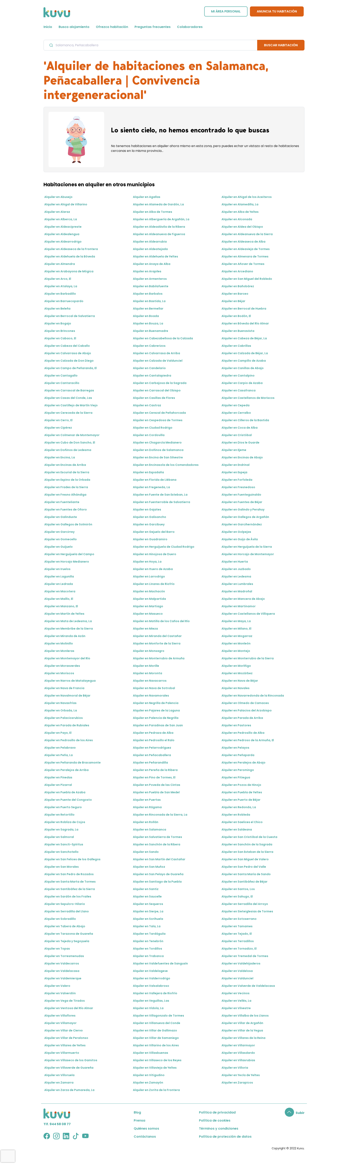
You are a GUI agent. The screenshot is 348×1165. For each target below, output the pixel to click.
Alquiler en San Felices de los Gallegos (72, 859)
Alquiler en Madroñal (237, 591)
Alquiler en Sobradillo (60, 919)
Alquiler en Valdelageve (150, 971)
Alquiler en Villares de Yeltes (65, 1045)
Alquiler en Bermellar (148, 309)
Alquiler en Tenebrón (148, 941)
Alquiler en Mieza (145, 629)
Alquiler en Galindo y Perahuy (243, 509)
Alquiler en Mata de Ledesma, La (68, 621)
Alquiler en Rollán (145, 822)
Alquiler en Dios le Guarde (240, 442)
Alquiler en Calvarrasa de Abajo (67, 353)
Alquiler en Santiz (145, 889)
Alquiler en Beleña (57, 309)
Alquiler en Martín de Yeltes (64, 614)
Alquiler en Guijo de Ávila (240, 539)
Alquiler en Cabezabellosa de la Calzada (163, 338)
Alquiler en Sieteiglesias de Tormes (247, 911)
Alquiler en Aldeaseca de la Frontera (71, 249)
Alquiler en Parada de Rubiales (66, 725)
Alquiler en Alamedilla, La (240, 204)
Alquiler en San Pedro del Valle (244, 867)
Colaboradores (190, 27)
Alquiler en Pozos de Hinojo (241, 785)
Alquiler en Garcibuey (149, 524)
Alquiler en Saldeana (237, 829)
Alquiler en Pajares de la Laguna (156, 710)
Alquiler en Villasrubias (238, 1060)
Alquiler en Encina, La (59, 457)
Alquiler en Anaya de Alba (151, 264)
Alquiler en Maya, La (236, 621)
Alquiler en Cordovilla (149, 435)
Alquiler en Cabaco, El (60, 338)
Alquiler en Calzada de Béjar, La (245, 353)
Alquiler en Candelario (149, 368)
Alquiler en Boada (146, 316)
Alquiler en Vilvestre (236, 1008)
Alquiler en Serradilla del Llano (66, 911)
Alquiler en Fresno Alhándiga (65, 495)
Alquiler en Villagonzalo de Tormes (158, 1016)
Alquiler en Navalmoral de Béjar (67, 696)
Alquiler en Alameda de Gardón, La (158, 204)
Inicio (48, 27)
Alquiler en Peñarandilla (150, 763)
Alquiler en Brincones (59, 331)
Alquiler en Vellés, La (236, 1001)
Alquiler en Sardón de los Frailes (67, 896)
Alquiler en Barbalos (148, 294)
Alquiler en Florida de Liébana (154, 480)
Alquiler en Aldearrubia (150, 242)
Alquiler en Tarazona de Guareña (68, 934)
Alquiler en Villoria (235, 1068)
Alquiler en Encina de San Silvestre (158, 457)
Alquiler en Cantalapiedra (152, 376)
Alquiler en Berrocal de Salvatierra (69, 316)
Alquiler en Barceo (235, 294)
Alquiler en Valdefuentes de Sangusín (160, 963)
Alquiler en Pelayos (235, 748)
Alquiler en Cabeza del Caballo (67, 346)
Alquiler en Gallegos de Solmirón (68, 524)
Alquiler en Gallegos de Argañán (245, 517)
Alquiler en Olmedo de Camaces (245, 703)
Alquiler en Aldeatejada (150, 249)
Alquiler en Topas (57, 949)
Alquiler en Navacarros (150, 681)
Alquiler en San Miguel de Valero (245, 859)
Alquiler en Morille (146, 666)
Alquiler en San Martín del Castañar (159, 859)
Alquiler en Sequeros (148, 904)
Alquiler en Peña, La (58, 755)
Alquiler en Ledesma (236, 576)
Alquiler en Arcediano (237, 271)
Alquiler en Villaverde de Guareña (68, 1068)
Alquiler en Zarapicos (237, 1083)
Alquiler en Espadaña (148, 472)
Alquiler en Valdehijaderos (241, 963)
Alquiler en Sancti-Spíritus (63, 844)
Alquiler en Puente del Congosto (68, 800)
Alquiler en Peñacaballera (152, 755)
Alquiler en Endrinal (236, 465)
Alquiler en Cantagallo (61, 376)
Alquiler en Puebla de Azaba (64, 792)
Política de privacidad (217, 1112)
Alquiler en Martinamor (239, 606)
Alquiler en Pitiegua (236, 777)
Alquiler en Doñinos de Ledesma (67, 450)
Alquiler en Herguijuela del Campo (69, 554)
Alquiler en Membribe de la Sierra (68, 629)
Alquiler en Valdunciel (237, 978)
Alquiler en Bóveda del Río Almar (245, 323)
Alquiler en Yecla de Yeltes (241, 1075)
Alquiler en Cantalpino (238, 376)
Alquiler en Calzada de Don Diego (69, 361)
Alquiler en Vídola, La (148, 1008)
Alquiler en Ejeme (234, 450)
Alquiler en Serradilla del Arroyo (245, 904)
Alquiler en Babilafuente (150, 286)
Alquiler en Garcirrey (59, 532)
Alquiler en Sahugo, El (237, 896)
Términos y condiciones (218, 1128)
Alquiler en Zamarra (59, 1083)
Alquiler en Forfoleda (237, 480)
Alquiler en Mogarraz (237, 636)
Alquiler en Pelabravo (60, 748)
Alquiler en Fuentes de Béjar (242, 502)
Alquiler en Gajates (147, 509)
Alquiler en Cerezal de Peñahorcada (159, 413)
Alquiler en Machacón (149, 591)
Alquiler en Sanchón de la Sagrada (247, 844)
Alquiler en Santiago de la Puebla (157, 882)
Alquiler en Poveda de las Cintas (156, 785)
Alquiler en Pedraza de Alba (153, 733)
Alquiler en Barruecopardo (63, 301)
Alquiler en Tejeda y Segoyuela (66, 941)
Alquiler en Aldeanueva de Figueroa (159, 234)
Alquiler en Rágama (147, 807)
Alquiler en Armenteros (150, 279)
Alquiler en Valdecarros (61, 963)
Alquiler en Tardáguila (149, 934)
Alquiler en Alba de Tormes (152, 212)
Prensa (139, 1120)
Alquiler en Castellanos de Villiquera (248, 614)
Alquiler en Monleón (236, 643)
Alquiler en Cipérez (58, 428)
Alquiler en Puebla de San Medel (156, 792)
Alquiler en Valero (57, 986)
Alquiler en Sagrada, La (61, 829)
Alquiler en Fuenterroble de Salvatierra (161, 502)
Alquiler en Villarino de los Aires (156, 1045)
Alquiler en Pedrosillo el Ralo (153, 740)
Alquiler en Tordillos (147, 949)
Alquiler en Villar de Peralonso (66, 1038)
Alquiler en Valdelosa (237, 971)
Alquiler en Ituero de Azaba (153, 569)
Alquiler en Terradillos (238, 941)
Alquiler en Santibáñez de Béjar (244, 882)
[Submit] (51, 45)
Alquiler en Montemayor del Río (67, 658)
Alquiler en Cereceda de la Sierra (68, 413)
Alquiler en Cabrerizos (149, 346)
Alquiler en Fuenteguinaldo (241, 495)
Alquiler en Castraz (147, 405)
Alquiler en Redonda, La (239, 807)
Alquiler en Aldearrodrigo (63, 242)
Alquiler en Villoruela (59, 1075)
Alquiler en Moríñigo (236, 666)
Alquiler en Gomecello (60, 539)
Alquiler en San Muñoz (149, 867)
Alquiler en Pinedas (58, 777)
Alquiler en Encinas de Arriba (65, 465)
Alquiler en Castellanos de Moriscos (248, 398)
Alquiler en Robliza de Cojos (64, 822)
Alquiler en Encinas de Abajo (242, 457)
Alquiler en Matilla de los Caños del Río (161, 621)
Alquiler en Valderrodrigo (151, 978)
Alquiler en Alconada (237, 219)
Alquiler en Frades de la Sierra (66, 487)
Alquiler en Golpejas (236, 532)
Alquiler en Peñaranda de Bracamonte (72, 763)
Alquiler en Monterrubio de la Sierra (248, 658)
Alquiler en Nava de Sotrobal (154, 688)
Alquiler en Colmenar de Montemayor (71, 435)
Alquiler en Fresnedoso (238, 487)
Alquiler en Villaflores (60, 1016)
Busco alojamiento (74, 27)
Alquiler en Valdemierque (62, 978)
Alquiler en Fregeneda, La (151, 487)
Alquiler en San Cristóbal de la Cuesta (249, 837)
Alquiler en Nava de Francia (64, 688)
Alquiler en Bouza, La (148, 323)
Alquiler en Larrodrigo (149, 576)
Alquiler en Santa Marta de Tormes (70, 882)
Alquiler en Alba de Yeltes (240, 212)
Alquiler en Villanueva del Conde (156, 1023)
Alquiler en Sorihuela (148, 919)
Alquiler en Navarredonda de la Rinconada (253, 696)
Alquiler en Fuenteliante (61, 502)
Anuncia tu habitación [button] (277, 11)
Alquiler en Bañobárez (238, 286)
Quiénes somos (146, 1128)
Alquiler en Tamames (237, 926)
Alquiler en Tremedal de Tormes (245, 956)
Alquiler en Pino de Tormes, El (154, 777)
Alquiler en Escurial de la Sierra (66, 472)
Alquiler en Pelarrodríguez (152, 748)
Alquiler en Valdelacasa (61, 971)
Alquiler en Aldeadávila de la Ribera (159, 227)
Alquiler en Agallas (146, 197)
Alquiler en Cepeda (236, 405)
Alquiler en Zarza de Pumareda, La (69, 1090)
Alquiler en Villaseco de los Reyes (157, 1060)
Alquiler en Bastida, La (149, 301)
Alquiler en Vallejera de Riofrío (155, 993)
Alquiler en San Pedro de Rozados (69, 874)
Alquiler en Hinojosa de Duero (154, 554)
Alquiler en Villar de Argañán (242, 1023)
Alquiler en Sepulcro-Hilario (64, 904)
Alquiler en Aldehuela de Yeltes (155, 256)
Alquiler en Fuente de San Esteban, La (160, 495)
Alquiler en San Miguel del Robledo (247, 279)
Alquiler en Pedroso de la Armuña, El (248, 740)
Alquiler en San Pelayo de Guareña (158, 874)
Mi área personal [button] (226, 11)
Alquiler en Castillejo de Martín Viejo (71, 405)
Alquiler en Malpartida (149, 599)
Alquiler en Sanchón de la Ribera (156, 844)
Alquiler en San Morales (61, 867)
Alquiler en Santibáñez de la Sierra (69, 889)
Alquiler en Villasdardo (238, 1053)
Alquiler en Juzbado (236, 569)
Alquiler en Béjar (233, 301)
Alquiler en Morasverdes (62, 666)
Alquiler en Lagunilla (59, 576)
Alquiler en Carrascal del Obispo (157, 390)
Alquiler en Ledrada (58, 584)
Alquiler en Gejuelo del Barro (154, 532)
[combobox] (150, 45)
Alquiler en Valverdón (60, 993)
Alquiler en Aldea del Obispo (242, 227)
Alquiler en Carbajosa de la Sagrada (159, 383)
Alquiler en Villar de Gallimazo (155, 1030)
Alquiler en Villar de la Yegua (242, 1030)
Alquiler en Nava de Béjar (240, 681)
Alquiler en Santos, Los (238, 889)
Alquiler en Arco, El (57, 279)
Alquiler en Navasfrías (60, 703)
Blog (137, 1112)
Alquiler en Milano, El (236, 629)
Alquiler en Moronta (147, 673)
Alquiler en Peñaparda (238, 755)
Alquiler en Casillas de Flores (154, 398)
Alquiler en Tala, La (147, 926)
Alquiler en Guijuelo (58, 547)
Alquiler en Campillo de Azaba (244, 361)
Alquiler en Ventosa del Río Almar (68, 1008)
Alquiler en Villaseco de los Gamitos (70, 1060)
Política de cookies (214, 1120)
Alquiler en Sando (146, 852)
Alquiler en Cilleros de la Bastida (245, 420)
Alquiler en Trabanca (148, 956)
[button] (294, 1112)
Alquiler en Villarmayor (238, 1045)
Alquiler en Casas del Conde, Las (68, 398)
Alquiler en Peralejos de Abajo (243, 763)
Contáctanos (145, 1136)
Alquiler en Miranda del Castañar (157, 636)
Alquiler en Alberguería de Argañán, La (161, 219)
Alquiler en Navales (236, 688)
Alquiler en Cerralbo (236, 413)
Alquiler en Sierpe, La (148, 911)
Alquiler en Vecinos (236, 993)
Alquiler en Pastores (236, 725)
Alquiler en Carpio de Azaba (242, 383)
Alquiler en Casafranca (239, 390)
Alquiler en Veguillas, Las (151, 1001)
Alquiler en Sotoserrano (239, 919)
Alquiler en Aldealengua (61, 234)
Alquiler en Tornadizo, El (239, 949)
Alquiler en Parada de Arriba (242, 718)
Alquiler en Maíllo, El (58, 599)
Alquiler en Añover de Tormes (243, 264)
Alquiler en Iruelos (57, 569)
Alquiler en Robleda (236, 815)
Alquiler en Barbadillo (60, 294)
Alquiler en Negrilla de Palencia (155, 703)
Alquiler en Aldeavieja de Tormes (246, 249)
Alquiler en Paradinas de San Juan (158, 725)
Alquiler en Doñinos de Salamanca (158, 450)
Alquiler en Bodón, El (236, 316)
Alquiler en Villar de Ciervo (63, 1030)
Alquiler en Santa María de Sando (246, 874)
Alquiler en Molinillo (58, 643)
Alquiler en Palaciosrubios (63, 718)
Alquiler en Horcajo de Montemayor (248, 554)
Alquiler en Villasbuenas (150, 1053)
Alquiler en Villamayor (60, 1023)
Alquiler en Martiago (148, 606)
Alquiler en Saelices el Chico (242, 822)
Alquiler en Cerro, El (58, 420)
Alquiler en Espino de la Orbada (67, 480)
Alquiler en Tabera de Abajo (64, 926)
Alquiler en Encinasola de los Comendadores (166, 465)
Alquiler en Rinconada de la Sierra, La (160, 815)
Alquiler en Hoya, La (147, 562)
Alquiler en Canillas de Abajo (243, 368)
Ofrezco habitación (112, 27)
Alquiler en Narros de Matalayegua (70, 681)
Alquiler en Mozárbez (237, 673)
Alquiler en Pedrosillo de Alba (243, 733)
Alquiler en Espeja (234, 472)
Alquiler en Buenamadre (150, 331)
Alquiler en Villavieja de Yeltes (155, 1068)
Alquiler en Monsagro (148, 651)
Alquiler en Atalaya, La (60, 286)
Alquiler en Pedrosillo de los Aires (68, 740)
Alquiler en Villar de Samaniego (156, 1038)
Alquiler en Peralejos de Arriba (66, 770)
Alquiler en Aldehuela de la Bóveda (69, 256)
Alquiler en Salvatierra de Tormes (157, 837)
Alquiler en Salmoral (59, 837)
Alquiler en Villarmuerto (61, 1053)
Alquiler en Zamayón (148, 1083)
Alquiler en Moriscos (59, 673)
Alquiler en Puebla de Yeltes (242, 792)
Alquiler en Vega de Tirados (64, 1001)
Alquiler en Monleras (59, 651)
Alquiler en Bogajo (57, 323)
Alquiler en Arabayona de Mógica (68, 271)
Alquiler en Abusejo (58, 197)
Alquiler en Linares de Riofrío (154, 584)
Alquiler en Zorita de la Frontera (156, 1090)
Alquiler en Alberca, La (60, 219)
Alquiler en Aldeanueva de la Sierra (247, 234)
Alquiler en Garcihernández (242, 524)
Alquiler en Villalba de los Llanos (245, 1016)
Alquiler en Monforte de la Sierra (156, 643)
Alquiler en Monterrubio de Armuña (158, 658)
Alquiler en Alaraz (57, 212)
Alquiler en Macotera (59, 591)
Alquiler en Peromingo (238, 770)
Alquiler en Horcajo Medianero (66, 562)
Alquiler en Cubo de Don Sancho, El (69, 442)
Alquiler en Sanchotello (61, 852)
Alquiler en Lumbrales (237, 584)
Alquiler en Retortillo (59, 815)
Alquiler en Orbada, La (60, 710)
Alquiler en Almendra (59, 264)
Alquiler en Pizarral (58, 785)
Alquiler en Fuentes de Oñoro (65, 509)
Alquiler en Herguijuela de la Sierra (247, 547)
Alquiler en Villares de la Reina (243, 1038)
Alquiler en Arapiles (147, 271)
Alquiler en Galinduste (60, 517)
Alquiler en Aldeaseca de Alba (243, 242)
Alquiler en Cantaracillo (61, 383)
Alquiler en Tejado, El (237, 934)
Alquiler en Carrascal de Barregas (69, 390)
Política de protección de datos (225, 1136)
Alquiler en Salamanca (149, 829)
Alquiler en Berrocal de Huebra (244, 309)
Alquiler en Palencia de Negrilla (155, 718)
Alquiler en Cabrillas (236, 346)
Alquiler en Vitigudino (149, 1075)
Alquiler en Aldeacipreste (63, 227)
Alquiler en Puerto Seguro (63, 807)
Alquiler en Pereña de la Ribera (155, 770)
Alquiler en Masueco (148, 614)
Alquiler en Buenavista (238, 331)
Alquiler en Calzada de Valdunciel (157, 361)
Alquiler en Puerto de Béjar (241, 800)
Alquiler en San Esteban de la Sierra (247, 852)
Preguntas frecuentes (153, 27)
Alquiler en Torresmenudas (64, 956)
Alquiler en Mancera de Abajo (243, 599)
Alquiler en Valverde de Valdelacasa (248, 986)
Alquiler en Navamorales (151, 696)
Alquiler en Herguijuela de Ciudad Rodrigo (163, 547)
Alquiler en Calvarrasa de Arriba (156, 353)
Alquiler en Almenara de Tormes (245, 256)
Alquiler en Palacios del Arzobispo (247, 710)
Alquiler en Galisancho (149, 517)
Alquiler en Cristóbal (237, 435)
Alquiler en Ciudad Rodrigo (152, 428)
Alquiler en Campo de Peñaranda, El (70, 368)
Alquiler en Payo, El (57, 733)
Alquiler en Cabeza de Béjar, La (244, 338)
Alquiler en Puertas (147, 800)
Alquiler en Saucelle (147, 896)
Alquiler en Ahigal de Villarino (65, 204)
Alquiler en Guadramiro (150, 539)
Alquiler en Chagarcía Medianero (157, 442)
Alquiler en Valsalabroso (151, 986)
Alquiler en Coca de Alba (240, 428)
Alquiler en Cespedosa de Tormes (157, 420)
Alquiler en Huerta (235, 562)
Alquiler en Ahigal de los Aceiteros (247, 197)
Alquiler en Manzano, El (61, 606)
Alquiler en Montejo (236, 651)
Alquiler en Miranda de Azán (64, 636)
